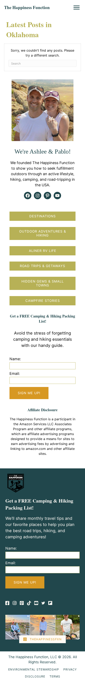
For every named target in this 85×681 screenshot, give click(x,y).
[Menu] (76, 7)
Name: (15, 359)
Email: (14, 373)
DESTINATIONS (42, 216)
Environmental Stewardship (33, 669)
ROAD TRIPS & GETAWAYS (42, 266)
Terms (55, 676)
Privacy (70, 669)
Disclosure (35, 676)
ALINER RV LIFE (42, 251)
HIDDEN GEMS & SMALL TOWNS (42, 283)
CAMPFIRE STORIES (42, 301)
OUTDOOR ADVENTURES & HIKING (42, 233)
